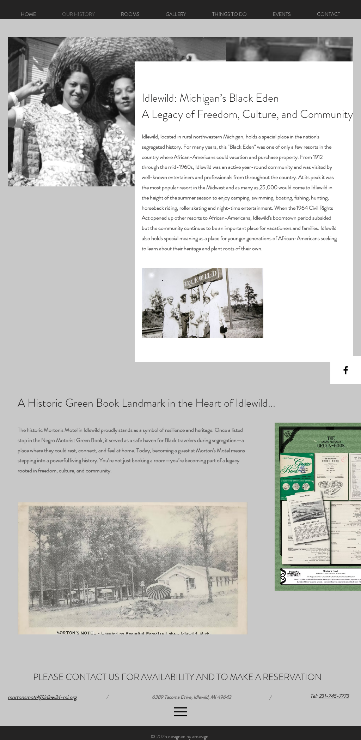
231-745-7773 (334, 695)
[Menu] (180, 711)
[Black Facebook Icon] (345, 370)
